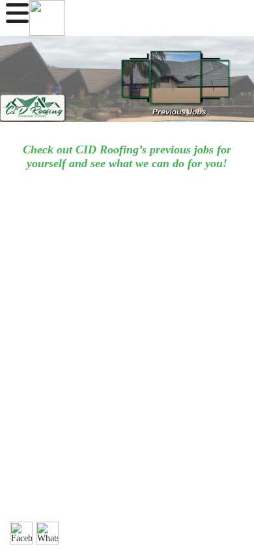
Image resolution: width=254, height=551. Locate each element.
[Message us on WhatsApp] (47, 533)
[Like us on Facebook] (21, 533)
